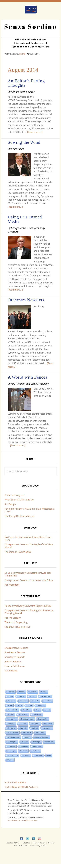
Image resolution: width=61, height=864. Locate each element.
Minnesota (11, 728)
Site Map (26, 843)
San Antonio (37, 746)
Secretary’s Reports (15, 656)
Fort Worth (40, 705)
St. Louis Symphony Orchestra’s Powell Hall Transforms (28, 574)
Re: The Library (13, 617)
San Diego (11, 751)
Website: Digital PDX (38, 845)
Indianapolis (23, 714)
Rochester (11, 746)
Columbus (47, 701)
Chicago (33, 696)
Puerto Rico (49, 742)
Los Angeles (42, 719)
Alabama (11, 692)
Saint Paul (24, 746)
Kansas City (12, 719)
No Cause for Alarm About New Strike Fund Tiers (28, 538)
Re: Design (10, 504)
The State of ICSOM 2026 (18, 551)
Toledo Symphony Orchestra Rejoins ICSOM (28, 605)
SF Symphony (13, 755)
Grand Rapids (13, 710)
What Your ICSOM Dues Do (19, 499)
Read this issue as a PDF (17, 626)
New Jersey (47, 728)
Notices (51, 843)
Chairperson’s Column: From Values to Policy (29, 580)
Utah (49, 755)
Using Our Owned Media (25, 219)
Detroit (19, 705)
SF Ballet (23, 751)
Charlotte (21, 696)
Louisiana (11, 723)
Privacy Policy (39, 843)
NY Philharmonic (13, 737)
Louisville (23, 723)
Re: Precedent (12, 584)
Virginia (10, 760)
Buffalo (10, 696)
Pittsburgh (36, 742)
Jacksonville (37, 714)
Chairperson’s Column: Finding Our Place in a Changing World (29, 612)
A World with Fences (27, 377)
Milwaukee (48, 723)
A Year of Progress (14, 495)
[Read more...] (34, 132)
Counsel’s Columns (15, 666)
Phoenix (25, 742)
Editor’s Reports (13, 661)
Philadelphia (12, 742)
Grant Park (26, 710)
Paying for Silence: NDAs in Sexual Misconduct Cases (29, 510)
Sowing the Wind (24, 142)
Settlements (11, 670)
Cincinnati (11, 701)
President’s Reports (15, 652)
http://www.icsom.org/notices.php (22, 820)
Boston (43, 692)
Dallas (10, 705)
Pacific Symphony (41, 737)
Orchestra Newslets (26, 299)
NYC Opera (40, 732)
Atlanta (21, 692)
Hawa (38, 710)
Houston (11, 714)
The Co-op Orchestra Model (19, 516)
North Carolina (13, 732)
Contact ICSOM (13, 843)
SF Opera (35, 751)
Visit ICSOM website (15, 782)
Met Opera (35, 723)
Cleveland (23, 701)
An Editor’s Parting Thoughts (26, 83)
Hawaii (47, 710)
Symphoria (38, 755)
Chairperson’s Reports (16, 647)
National (35, 728)
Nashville (23, 728)
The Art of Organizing (16, 622)
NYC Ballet (27, 732)
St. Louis (26, 755)
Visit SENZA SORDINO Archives (21, 786)
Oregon (27, 737)
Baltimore (32, 692)
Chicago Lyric (45, 696)
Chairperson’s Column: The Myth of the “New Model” (29, 546)
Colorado (35, 701)
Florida (29, 705)
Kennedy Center (27, 719)
